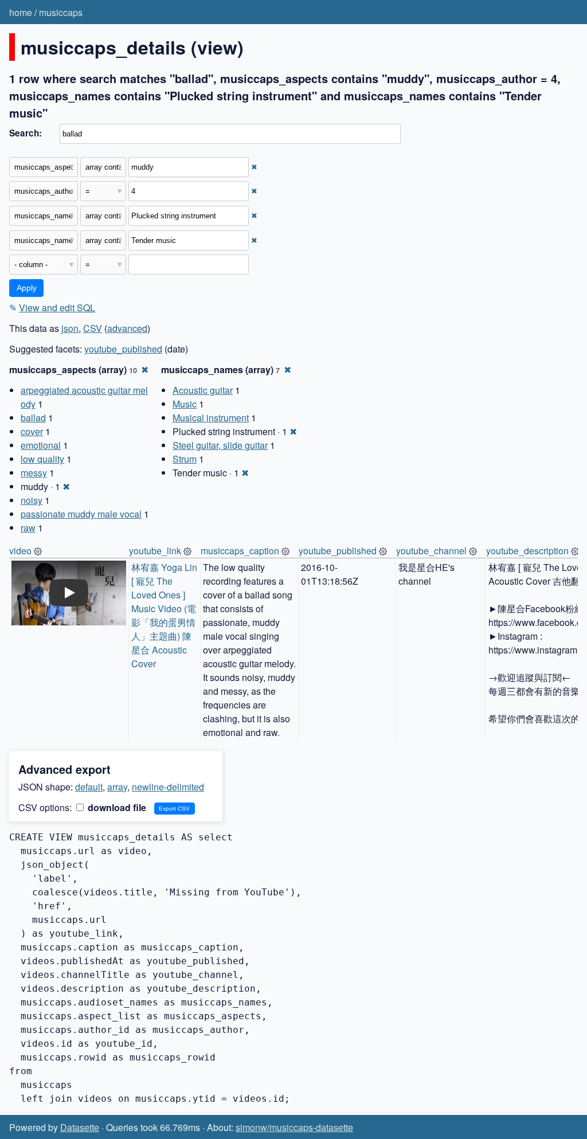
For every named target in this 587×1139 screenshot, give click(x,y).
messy (34, 472)
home (20, 12)
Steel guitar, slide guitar (220, 445)
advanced (127, 328)
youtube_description (527, 550)
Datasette (79, 1127)
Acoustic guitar (203, 390)
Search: (25, 133)
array (117, 786)
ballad (33, 417)
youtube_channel (431, 550)
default (89, 786)
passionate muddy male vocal (81, 513)
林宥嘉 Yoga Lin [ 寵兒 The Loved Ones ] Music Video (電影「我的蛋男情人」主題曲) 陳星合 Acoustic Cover (165, 615)
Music (185, 403)
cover (32, 431)
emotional (41, 445)
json (70, 328)
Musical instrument (211, 417)
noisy (31, 500)
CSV (92, 328)
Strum (185, 458)
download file (115, 807)
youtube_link (155, 550)
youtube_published (123, 348)
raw (28, 527)
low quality (42, 458)
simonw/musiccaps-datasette (294, 1127)
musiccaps (61, 12)
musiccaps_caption (240, 550)
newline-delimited (168, 786)
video (20, 550)
